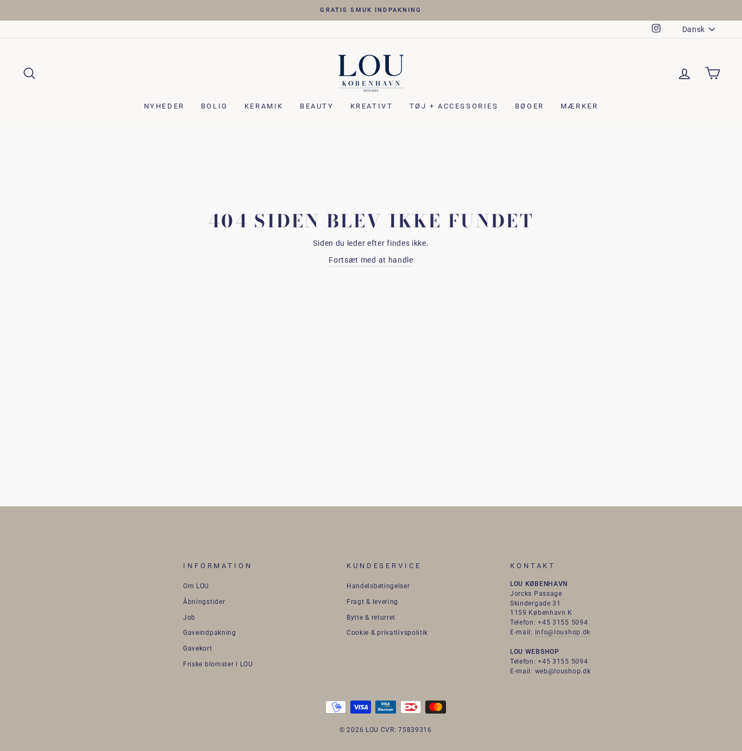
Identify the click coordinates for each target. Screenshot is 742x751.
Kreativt (371, 106)
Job (189, 617)
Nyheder (164, 106)
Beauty (317, 106)
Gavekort (197, 648)
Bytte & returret (371, 617)
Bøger (529, 106)
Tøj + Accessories (454, 106)
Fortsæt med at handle (371, 260)
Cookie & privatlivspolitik (387, 633)
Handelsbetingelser (378, 586)
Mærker (580, 106)
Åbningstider (204, 602)
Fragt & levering (372, 602)
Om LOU (196, 586)
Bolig (214, 106)
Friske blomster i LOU (218, 664)
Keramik (264, 106)
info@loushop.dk (563, 632)
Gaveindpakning (209, 633)
